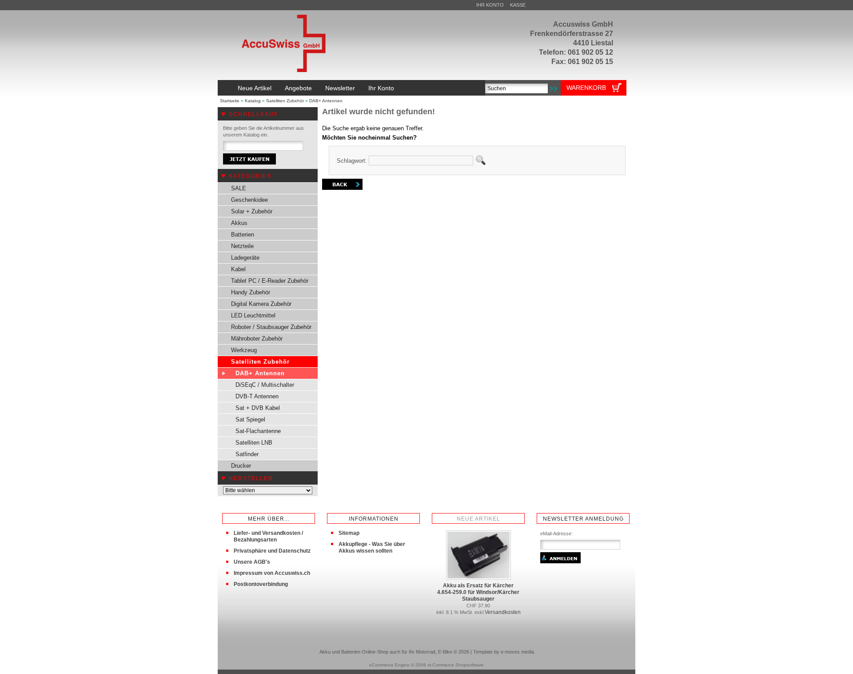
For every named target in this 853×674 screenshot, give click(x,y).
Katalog (253, 100)
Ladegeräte (245, 257)
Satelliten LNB (253, 442)
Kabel (238, 269)
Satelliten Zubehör (285, 100)
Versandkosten (503, 612)
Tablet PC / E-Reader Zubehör (269, 280)
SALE (238, 188)
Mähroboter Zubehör (257, 338)
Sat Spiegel (250, 419)
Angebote (298, 88)
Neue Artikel (254, 88)
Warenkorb (586, 87)
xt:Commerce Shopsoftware (455, 664)
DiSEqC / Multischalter (264, 384)
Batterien (242, 234)
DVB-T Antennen (257, 396)
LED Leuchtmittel (253, 315)
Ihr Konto (490, 5)
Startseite (229, 100)
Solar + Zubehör (251, 211)
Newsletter (340, 88)
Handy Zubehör (250, 292)
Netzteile (242, 246)
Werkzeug (244, 350)
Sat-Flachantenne (258, 431)
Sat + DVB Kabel (257, 408)
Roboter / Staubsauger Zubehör (271, 327)
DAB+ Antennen (326, 100)
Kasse (518, 5)
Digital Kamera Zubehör (261, 304)
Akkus (239, 223)
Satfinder (247, 454)
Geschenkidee (249, 200)
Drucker (241, 465)
